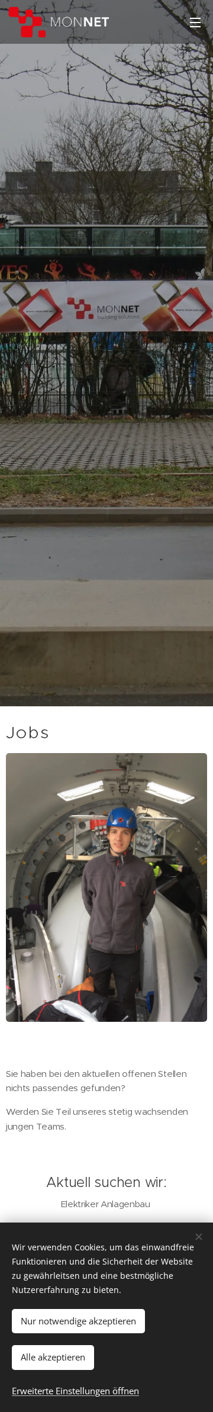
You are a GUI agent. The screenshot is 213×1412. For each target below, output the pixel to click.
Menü (195, 22)
